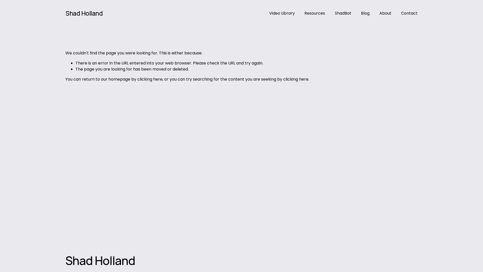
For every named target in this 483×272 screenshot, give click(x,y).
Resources (314, 13)
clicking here (150, 79)
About (385, 13)
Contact (409, 13)
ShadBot (343, 13)
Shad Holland (84, 13)
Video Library (282, 13)
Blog (365, 13)
